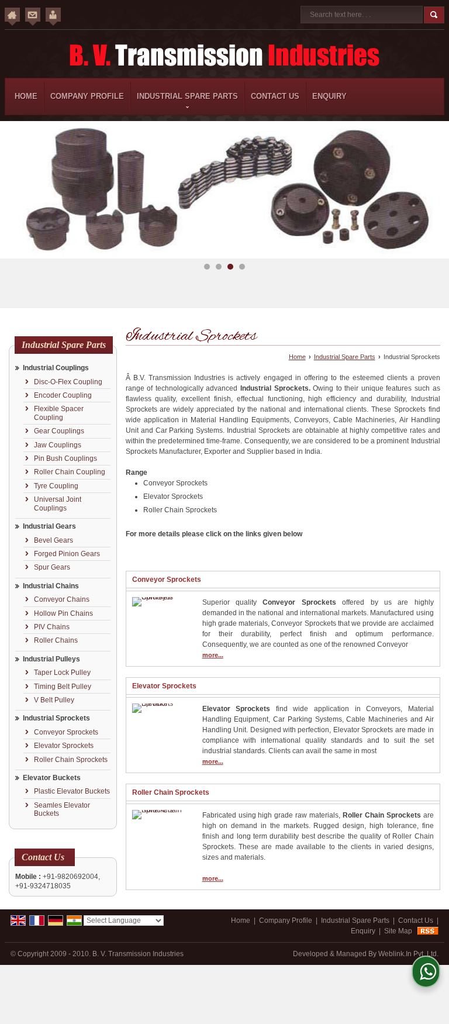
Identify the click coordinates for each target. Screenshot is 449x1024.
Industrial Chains (51, 586)
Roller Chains (56, 640)
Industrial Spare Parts (187, 96)
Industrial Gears (49, 526)
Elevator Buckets (52, 778)
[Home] (12, 15)
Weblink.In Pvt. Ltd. (408, 954)
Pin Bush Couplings (65, 458)
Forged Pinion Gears (67, 554)
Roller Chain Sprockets (71, 760)
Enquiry (329, 96)
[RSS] (427, 931)
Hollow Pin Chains (63, 613)
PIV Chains (52, 627)
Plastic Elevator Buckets (72, 791)
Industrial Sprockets (56, 718)
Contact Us (275, 96)
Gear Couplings (59, 431)
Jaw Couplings (57, 445)
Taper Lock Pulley (62, 672)
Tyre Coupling (56, 486)
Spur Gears (52, 567)
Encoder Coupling (63, 395)
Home (26, 96)
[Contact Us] (32, 15)
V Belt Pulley (54, 700)
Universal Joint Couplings (57, 503)
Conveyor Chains (61, 599)
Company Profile (87, 96)
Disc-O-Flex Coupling (68, 382)
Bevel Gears (53, 540)
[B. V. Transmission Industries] (224, 55)
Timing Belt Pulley (62, 686)
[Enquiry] (53, 15)
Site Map (398, 931)
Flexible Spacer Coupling (59, 413)
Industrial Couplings (56, 368)
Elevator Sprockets (64, 746)
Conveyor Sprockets (66, 732)
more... (212, 654)
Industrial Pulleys (51, 659)
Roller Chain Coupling (69, 472)
